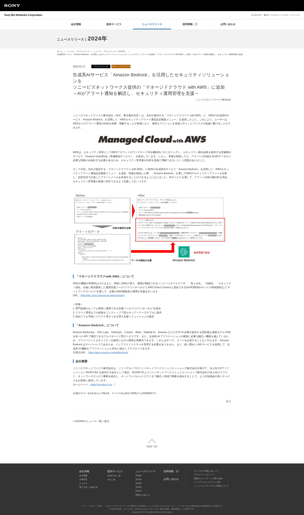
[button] (152, 443)
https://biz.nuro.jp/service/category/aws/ (102, 295)
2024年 (138, 483)
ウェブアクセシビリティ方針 (207, 482)
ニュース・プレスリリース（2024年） (110, 51)
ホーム (60, 51)
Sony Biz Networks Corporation (23, 15)
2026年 (138, 475)
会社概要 (83, 475)
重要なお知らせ (142, 495)
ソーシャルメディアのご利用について (211, 486)
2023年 (138, 487)
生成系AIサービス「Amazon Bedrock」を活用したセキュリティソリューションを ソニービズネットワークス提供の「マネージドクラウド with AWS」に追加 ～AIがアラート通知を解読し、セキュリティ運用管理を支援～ (150, 54)
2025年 (138, 479)
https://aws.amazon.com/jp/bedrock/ (108, 352)
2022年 (138, 491)
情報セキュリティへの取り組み (208, 478)
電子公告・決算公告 (88, 487)
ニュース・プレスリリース (78, 51)
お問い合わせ (171, 479)
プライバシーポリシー (204, 474)
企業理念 (83, 479)
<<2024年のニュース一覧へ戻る (91, 421)
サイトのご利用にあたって (206, 471)
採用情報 (169, 471)
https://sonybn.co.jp (101, 384)
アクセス (83, 483)
